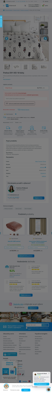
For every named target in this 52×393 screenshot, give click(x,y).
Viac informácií (34, 386)
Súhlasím (26, 390)
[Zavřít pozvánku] (49, 373)
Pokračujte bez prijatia (15, 390)
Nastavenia (5, 390)
